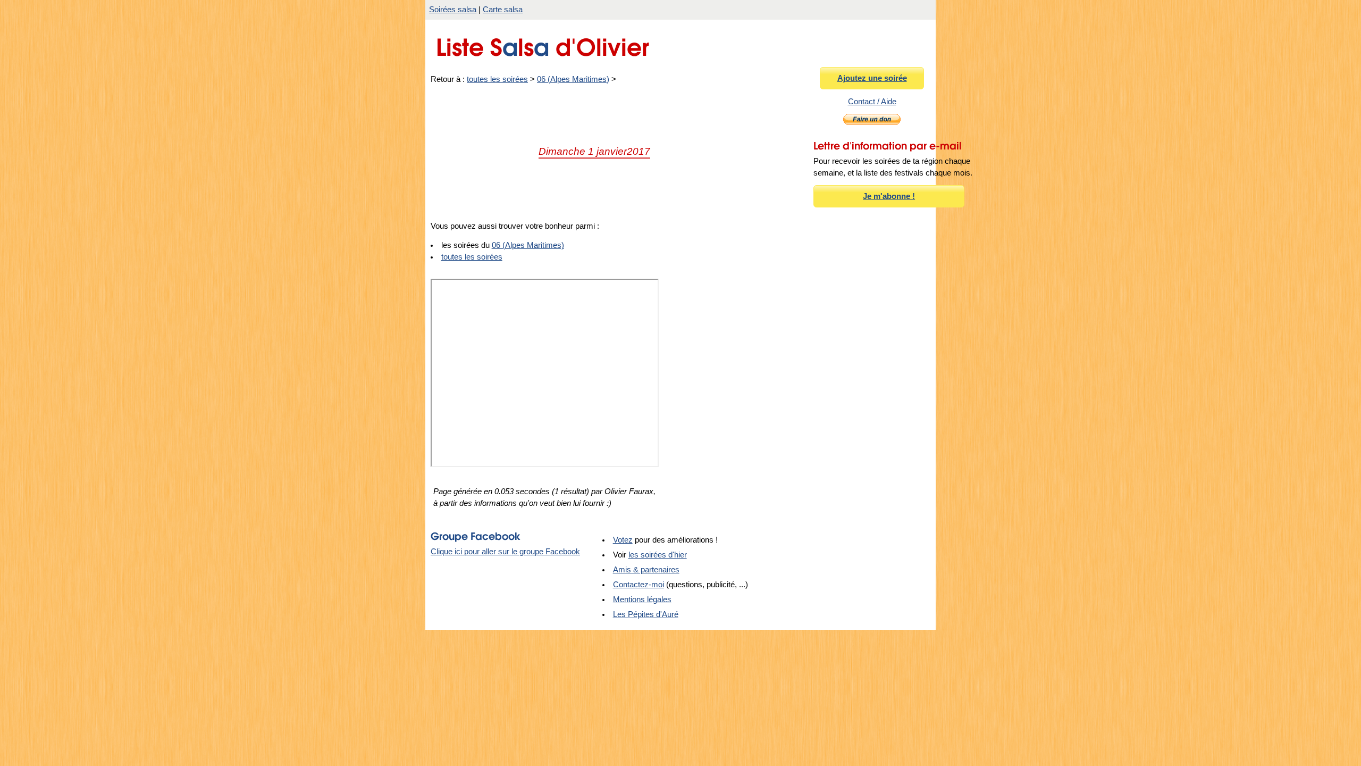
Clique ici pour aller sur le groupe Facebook (505, 551)
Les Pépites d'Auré (645, 614)
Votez (623, 540)
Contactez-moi (638, 584)
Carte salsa (503, 9)
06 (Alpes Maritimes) (573, 79)
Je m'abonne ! (889, 196)
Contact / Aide (872, 101)
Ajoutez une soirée (872, 78)
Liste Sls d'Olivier (542, 44)
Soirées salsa (452, 9)
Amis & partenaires (646, 569)
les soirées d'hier (657, 555)
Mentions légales (642, 599)
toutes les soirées (497, 79)
